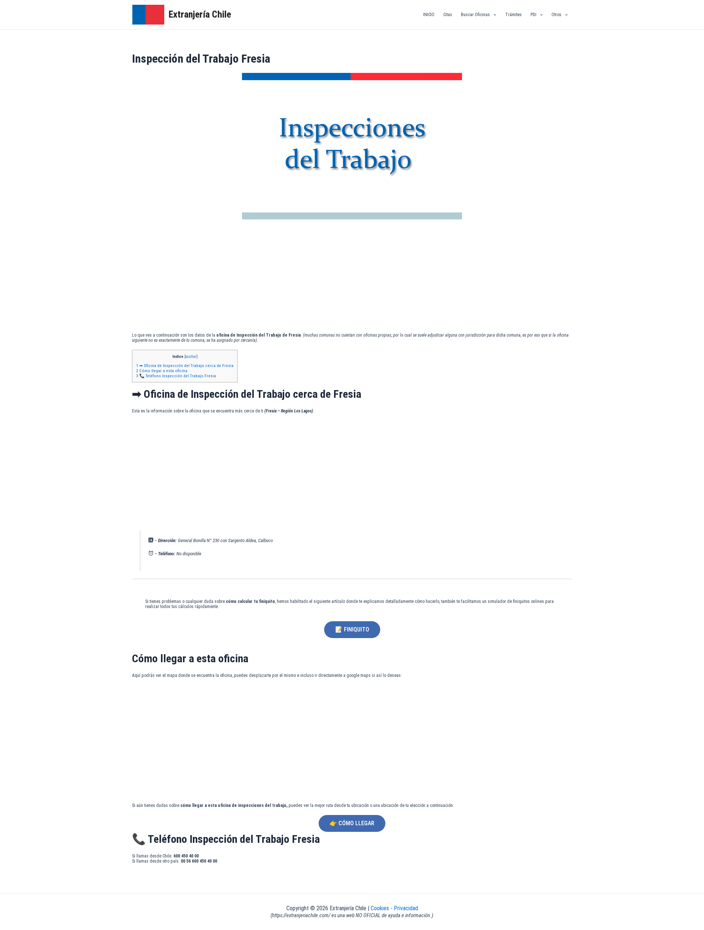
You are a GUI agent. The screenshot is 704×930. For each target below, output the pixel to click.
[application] (493, 14)
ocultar (191, 356)
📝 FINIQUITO (352, 629)
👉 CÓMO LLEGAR (352, 823)
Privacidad (406, 908)
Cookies (380, 908)
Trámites (513, 14)
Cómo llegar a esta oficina (161, 370)
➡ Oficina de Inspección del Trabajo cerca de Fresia (185, 365)
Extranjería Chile (200, 14)
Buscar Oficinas (475, 14)
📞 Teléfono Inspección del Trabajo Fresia (176, 375)
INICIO (428, 14)
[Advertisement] (352, 277)
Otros (556, 14)
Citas (447, 14)
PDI (533, 14)
